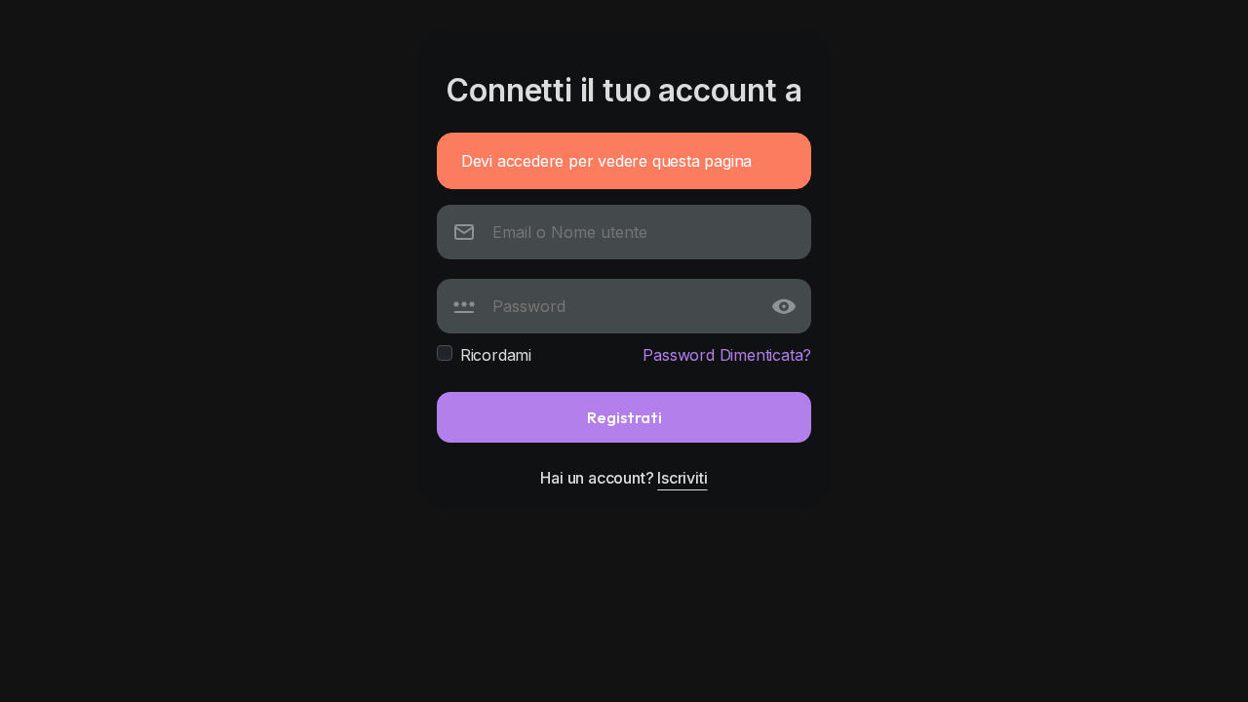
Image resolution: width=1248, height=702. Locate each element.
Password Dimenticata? (727, 355)
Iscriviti (682, 478)
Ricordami (495, 355)
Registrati (624, 417)
